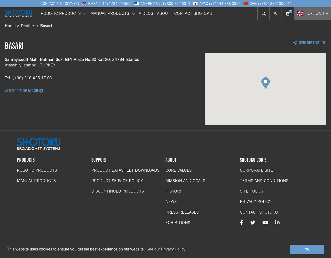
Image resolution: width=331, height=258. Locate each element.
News (171, 201)
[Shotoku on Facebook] (241, 223)
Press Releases (182, 212)
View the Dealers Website (22, 91)
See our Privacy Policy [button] (165, 249)
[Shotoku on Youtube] (265, 223)
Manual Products (109, 13)
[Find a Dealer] (275, 13)
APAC (220, 4)
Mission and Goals (185, 180)
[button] (266, 83)
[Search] (263, 13)
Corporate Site (256, 170)
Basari (46, 26)
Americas (165, 4)
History (174, 191)
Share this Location (311, 43)
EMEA (110, 4)
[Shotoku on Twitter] (252, 223)
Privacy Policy (255, 201)
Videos (146, 13)
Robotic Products (61, 13)
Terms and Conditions (264, 180)
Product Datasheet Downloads (125, 170)
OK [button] (307, 249)
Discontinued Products (117, 191)
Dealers (28, 26)
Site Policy (252, 191)
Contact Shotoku (193, 13)
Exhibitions (178, 222)
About (163, 13)
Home (10, 26)
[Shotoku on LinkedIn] (277, 223)
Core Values (179, 170)
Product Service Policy (117, 180)
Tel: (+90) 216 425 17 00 (28, 78)
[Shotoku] (18, 13)
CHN (271, 4)
